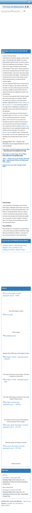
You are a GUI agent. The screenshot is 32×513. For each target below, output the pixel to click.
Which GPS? (5, 505)
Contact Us (10, 503)
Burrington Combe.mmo (10, 490)
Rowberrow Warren (18, 115)
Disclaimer (19, 503)
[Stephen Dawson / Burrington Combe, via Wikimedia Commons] (16, 386)
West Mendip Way (14, 119)
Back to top (27, 501)
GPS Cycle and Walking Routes (13, 7)
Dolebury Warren (22, 102)
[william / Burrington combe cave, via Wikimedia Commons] (16, 409)
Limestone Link (9, 105)
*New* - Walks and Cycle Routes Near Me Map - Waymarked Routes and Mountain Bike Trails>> (16, 160)
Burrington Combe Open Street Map (14, 154)
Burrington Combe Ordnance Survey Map (16, 149)
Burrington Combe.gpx (10, 477)
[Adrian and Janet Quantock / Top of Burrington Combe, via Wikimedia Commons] (16, 300)
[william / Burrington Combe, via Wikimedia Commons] (16, 364)
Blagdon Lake (25, 126)
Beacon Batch (7, 132)
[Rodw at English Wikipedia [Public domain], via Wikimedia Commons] (16, 322)
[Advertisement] (16, 32)
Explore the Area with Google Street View (14, 166)
